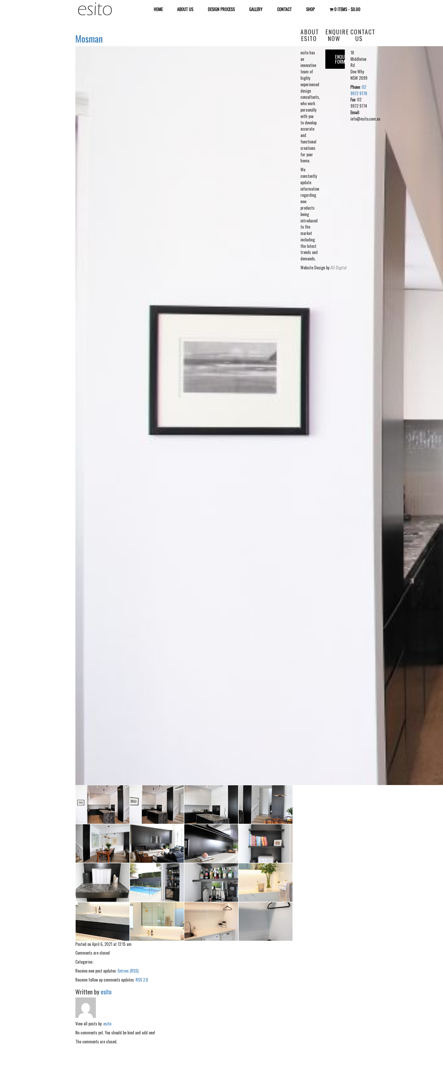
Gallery (256, 9)
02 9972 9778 (358, 90)
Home (158, 9)
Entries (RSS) (128, 971)
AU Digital (338, 267)
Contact (284, 9)
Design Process (221, 9)
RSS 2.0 (142, 980)
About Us (185, 9)
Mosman (89, 38)
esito (106, 991)
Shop (310, 9)
